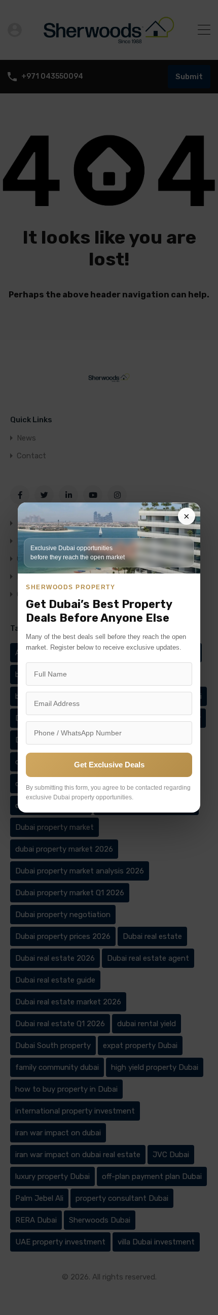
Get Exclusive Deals (109, 764)
